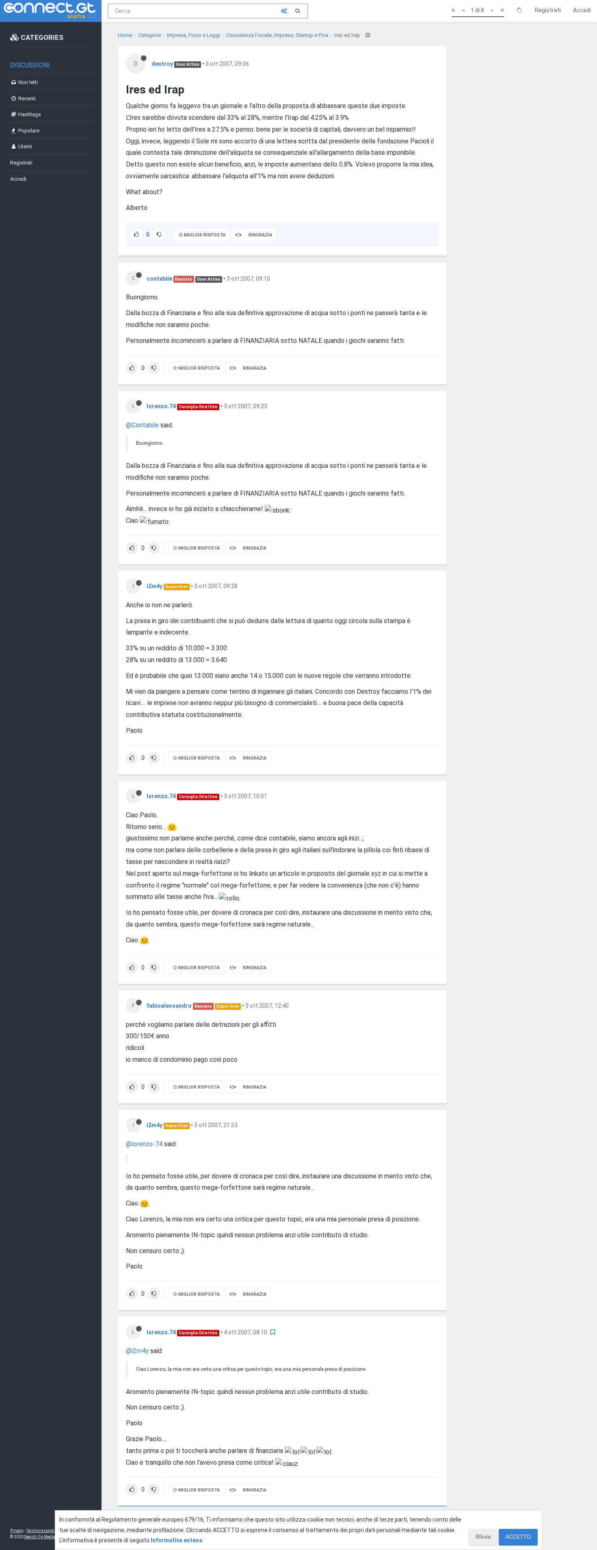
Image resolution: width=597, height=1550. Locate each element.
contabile (159, 278)
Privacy (17, 1530)
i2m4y (154, 586)
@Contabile (142, 425)
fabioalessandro (169, 1005)
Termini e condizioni (45, 1530)
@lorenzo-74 (144, 1144)
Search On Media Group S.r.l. (50, 1537)
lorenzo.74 (161, 406)
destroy (162, 64)
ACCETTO (518, 1537)
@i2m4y (137, 1351)
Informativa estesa (176, 1540)
